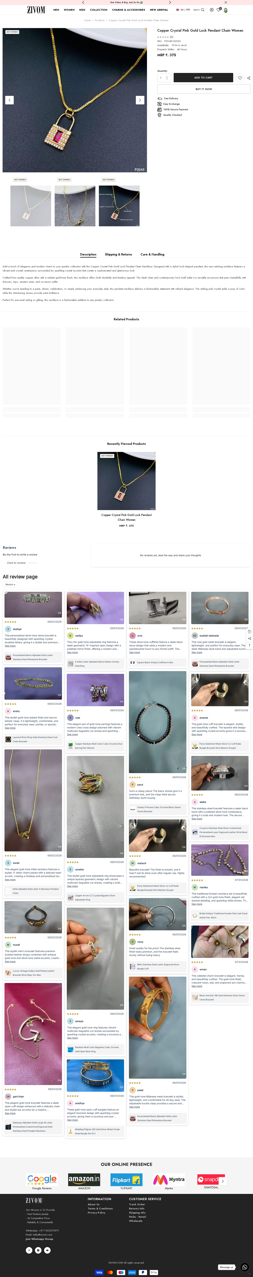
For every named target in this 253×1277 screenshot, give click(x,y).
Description (88, 254)
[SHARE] (247, 78)
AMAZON (84, 1188)
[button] (9, 100)
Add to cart (203, 77)
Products (100, 20)
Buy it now (204, 89)
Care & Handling (152, 254)
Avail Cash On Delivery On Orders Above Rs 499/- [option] (126, 2)
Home (88, 20)
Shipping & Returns (118, 254)
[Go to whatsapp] (244, 1267)
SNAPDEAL (211, 1187)
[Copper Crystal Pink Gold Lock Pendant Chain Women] (126, 481)
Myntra (169, 1188)
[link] (32, 409)
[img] (163, 37)
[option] (75, 100)
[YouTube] (47, 1250)
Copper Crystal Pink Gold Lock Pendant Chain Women (126, 517)
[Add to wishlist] (240, 78)
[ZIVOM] (41, 1179)
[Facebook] (29, 1250)
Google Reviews (42, 1188)
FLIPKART (127, 1188)
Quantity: (162, 71)
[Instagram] (38, 1250)
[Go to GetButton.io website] (244, 1274)
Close (225, 2)
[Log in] (211, 10)
